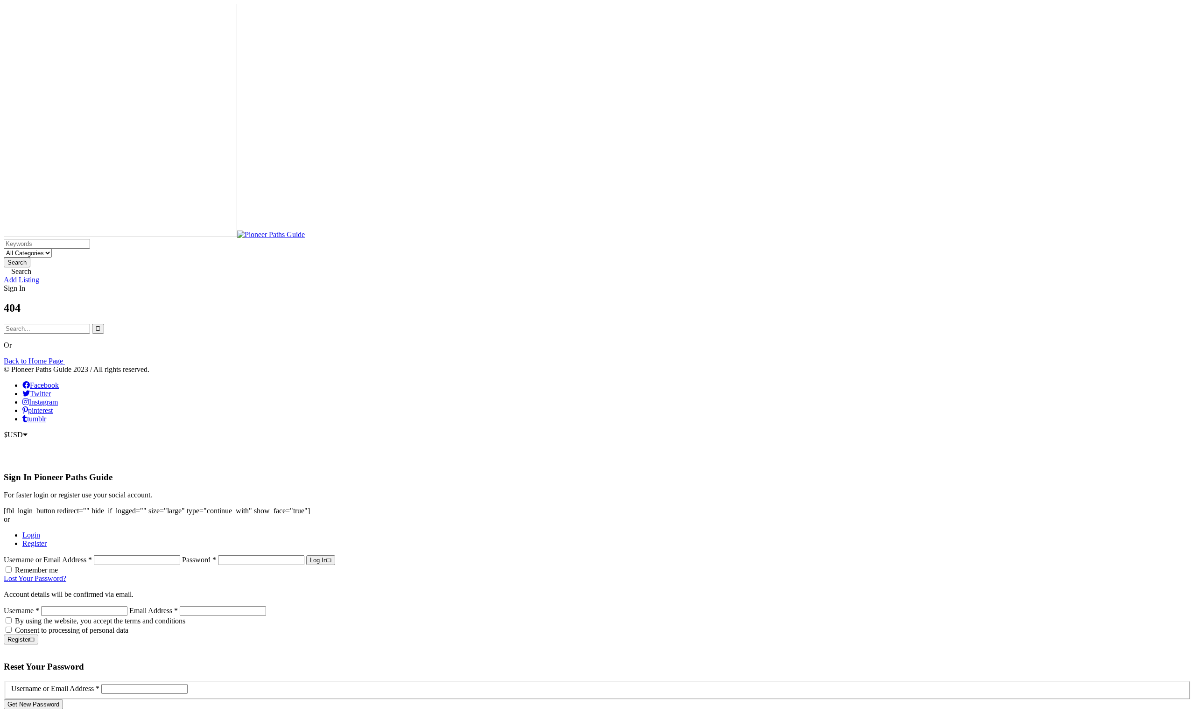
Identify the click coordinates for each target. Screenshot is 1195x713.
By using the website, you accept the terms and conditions (100, 621)
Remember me (36, 570)
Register (34, 543)
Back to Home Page (34, 361)
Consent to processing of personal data (71, 630)
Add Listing (22, 280)
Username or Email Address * (49, 560)
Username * (21, 611)
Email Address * (153, 611)
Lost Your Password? (35, 578)
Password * (200, 560)
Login (31, 535)
